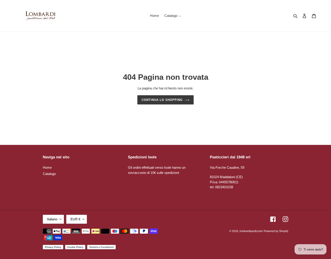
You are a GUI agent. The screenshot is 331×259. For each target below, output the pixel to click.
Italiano (52, 219)
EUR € (75, 219)
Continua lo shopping (162, 100)
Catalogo (49, 174)
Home (47, 167)
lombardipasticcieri (251, 231)
